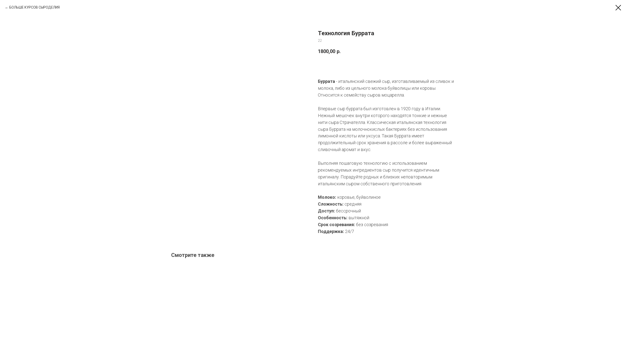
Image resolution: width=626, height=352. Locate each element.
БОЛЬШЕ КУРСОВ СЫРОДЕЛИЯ (34, 7)
